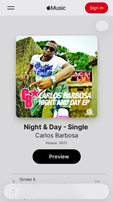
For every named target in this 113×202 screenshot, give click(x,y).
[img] (56, 8)
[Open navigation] (10, 8)
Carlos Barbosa (56, 135)
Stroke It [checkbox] (28, 179)
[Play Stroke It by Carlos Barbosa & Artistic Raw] (14, 182)
